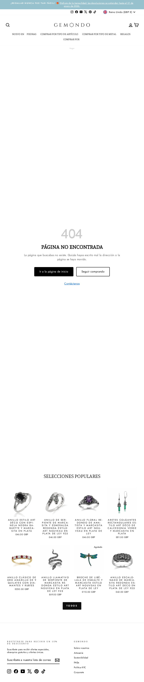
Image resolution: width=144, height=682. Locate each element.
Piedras (32, 34)
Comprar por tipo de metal (99, 34)
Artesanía (78, 653)
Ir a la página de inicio (54, 272)
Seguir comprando (92, 272)
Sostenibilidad (81, 657)
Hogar (72, 48)
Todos (72, 605)
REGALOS (125, 34)
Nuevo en (18, 34)
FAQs (76, 662)
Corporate (79, 672)
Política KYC (80, 667)
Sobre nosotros (81, 648)
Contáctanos (72, 284)
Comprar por (71, 39)
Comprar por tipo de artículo (59, 34)
